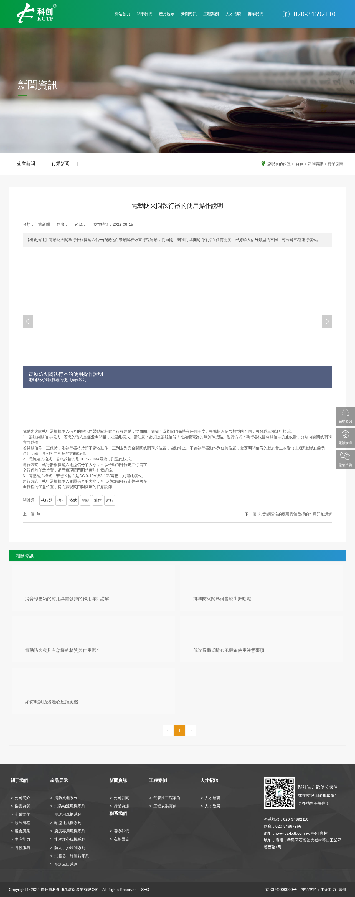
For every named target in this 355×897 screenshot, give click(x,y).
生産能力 (22, 839)
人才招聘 (233, 14)
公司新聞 (121, 797)
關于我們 (144, 14)
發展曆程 (22, 822)
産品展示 (166, 14)
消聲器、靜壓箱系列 (71, 856)
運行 (110, 500)
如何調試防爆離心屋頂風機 (51, 702)
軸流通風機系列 (68, 822)
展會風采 (22, 831)
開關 (85, 500)
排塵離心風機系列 (69, 839)
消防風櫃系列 (66, 797)
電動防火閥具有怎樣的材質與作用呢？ (62, 650)
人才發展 (212, 806)
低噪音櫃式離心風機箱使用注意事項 (228, 650)
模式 (73, 500)
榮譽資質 (22, 806)
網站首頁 (122, 14)
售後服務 (22, 847)
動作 (98, 500)
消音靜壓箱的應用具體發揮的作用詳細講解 (67, 598)
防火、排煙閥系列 (69, 847)
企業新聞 (26, 163)
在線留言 (121, 839)
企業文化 (22, 814)
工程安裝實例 (165, 806)
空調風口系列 (66, 864)
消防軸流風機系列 (69, 806)
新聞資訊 (189, 14)
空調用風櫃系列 (68, 814)
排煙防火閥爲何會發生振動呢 (222, 598)
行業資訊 (121, 806)
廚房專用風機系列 (69, 831)
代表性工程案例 (167, 797)
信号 (61, 500)
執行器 (47, 500)
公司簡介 (22, 797)
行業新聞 (60, 163)
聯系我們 (255, 14)
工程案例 (211, 14)
